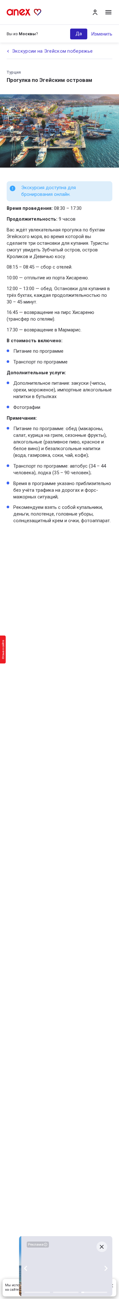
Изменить (101, 34)
